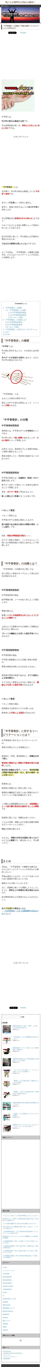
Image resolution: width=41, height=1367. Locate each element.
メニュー (6, 6)
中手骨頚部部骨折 (17, 315)
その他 (5, 1267)
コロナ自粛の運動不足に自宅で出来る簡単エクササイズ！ (20, 1223)
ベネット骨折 (15, 317)
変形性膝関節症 (7, 1280)
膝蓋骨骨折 (6, 1314)
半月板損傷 (6, 1273)
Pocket (23, 33)
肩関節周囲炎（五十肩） (10, 1299)
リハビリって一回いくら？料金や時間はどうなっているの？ (20, 1215)
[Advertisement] (20, 56)
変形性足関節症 (7, 1283)
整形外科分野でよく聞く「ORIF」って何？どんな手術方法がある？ (25, 1026)
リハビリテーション (8, 1270)
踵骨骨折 (5, 1317)
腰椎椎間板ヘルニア (8, 1308)
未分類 (5, 1292)
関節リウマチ (6, 1321)
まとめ (6, 334)
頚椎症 (5, 1327)
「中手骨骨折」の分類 (15, 310)
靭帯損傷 (5, 1324)
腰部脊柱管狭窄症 (8, 1311)
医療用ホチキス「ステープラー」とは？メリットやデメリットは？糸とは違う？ (26, 1125)
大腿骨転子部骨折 (8, 1286)
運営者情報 (6, 1358)
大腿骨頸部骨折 (7, 1289)
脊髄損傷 (5, 1302)
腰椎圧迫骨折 (6, 1305)
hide (25, 303)
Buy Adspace (7, 1351)
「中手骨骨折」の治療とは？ (15, 320)
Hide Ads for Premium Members (12, 1353)
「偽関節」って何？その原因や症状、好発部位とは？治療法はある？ (26, 1092)
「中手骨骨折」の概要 (12, 308)
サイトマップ (7, 1355)
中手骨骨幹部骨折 (17, 312)
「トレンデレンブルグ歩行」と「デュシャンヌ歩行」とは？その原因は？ (26, 1070)
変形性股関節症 (7, 1277)
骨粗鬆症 (5, 1330)
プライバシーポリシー (9, 1357)
